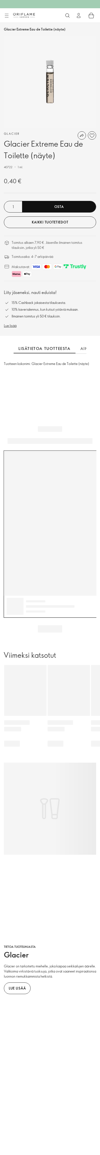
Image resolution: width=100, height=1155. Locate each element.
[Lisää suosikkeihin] (92, 135)
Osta (59, 206)
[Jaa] (82, 135)
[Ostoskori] (91, 15)
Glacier (12, 133)
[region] (50, 82)
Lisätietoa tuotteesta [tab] (44, 348)
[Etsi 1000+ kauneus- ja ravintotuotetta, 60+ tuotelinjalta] (67, 15)
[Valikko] (6, 16)
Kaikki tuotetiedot (50, 222)
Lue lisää (10, 325)
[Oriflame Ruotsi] (24, 15)
